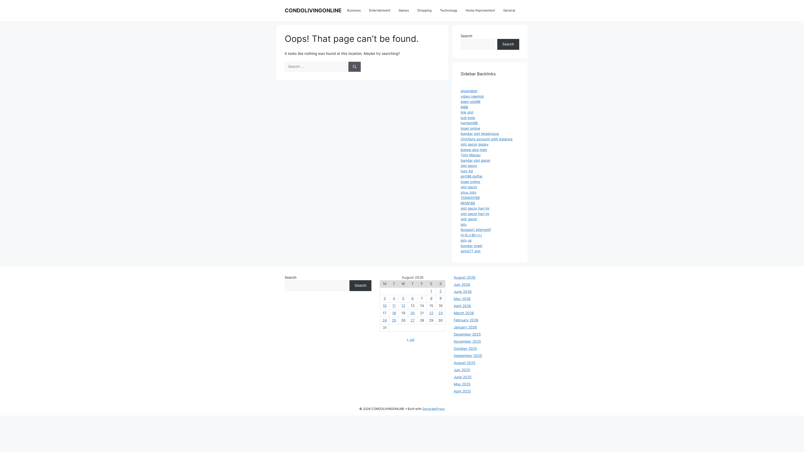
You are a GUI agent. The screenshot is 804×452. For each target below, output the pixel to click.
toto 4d (467, 171)
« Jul (410, 340)
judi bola (468, 118)
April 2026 (462, 306)
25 (394, 320)
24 (385, 320)
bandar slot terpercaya (480, 134)
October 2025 (465, 349)
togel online (470, 128)
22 (431, 313)
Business (354, 10)
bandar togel (471, 246)
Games (404, 10)
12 (403, 306)
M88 (464, 107)
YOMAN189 (470, 198)
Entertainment (379, 10)
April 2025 (462, 391)
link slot (467, 112)
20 (412, 313)
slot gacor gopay (474, 144)
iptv (464, 224)
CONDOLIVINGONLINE (313, 10)
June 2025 (463, 377)
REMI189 (468, 203)
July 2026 (462, 284)
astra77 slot (471, 251)
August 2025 (464, 363)
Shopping (424, 10)
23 (440, 313)
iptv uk (466, 240)
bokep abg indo (474, 150)
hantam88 (469, 123)
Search (466, 36)
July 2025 (462, 370)
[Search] (354, 67)
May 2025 (462, 384)
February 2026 (466, 320)
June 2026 (463, 292)
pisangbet (469, 91)
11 (394, 306)
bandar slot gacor (475, 160)
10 (385, 306)
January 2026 (465, 327)
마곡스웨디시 (471, 235)
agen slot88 (470, 102)
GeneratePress (433, 409)
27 (413, 320)
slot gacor (469, 166)
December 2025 (467, 334)
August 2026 (464, 277)
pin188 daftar (472, 176)
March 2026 (464, 313)
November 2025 (467, 341)
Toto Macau (471, 155)
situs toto (468, 192)
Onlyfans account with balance (487, 139)
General (509, 10)
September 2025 (468, 356)
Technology (448, 10)
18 (394, 313)
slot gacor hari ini (475, 208)
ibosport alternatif (476, 230)
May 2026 (462, 299)
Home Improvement (480, 10)
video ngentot (472, 96)
